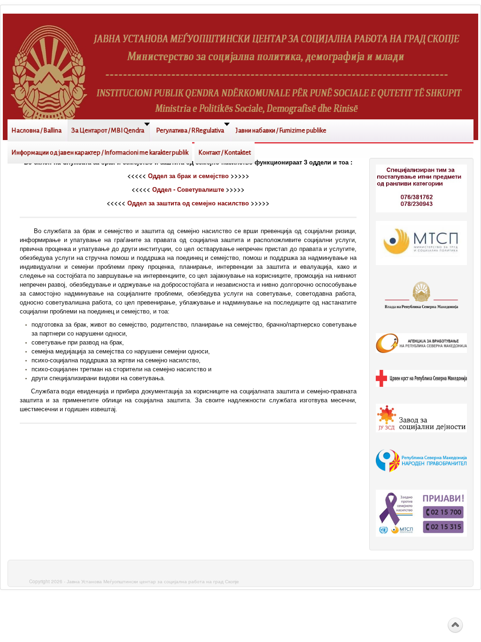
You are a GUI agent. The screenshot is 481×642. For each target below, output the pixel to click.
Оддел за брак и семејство (188, 175)
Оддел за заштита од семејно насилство (188, 202)
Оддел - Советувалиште (188, 189)
